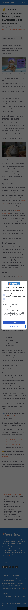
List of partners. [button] (17, 310)
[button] (14, 302)
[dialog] (14, 305)
